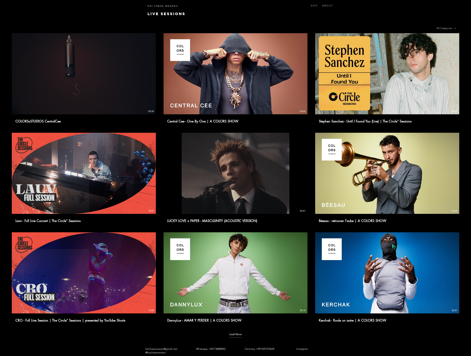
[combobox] (446, 28)
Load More (235, 334)
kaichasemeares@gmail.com (161, 348)
